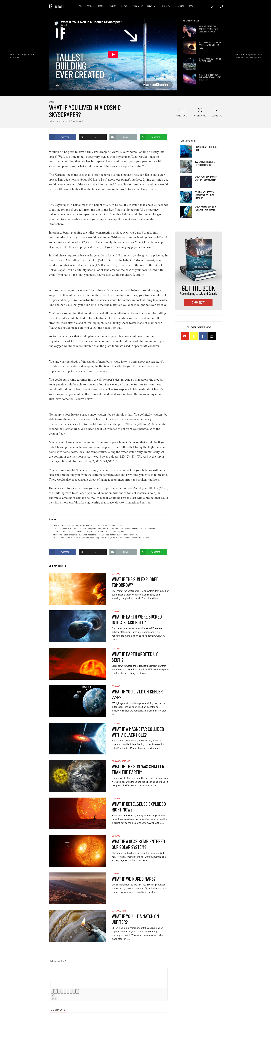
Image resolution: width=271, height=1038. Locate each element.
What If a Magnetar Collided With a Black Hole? (138, 732)
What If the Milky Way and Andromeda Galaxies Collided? (210, 77)
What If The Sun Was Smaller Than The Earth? (138, 769)
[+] (54, 998)
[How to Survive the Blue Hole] (186, 151)
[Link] (77, 991)
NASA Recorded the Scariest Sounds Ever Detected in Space (208, 29)
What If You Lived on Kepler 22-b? (137, 694)
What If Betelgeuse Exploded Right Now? (139, 807)
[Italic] (55, 991)
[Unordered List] (68, 991)
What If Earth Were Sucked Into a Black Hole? (137, 619)
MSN (124, 911)
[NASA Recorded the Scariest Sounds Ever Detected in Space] (189, 31)
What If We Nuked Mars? (134, 879)
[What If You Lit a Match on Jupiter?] (77, 926)
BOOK (191, 6)
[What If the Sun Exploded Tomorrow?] (77, 589)
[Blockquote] (71, 991)
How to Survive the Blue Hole (206, 148)
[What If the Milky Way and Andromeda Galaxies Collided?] (189, 80)
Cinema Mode (200, 116)
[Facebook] (203, 336)
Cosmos (90, 6)
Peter (51, 121)
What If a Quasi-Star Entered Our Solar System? (138, 844)
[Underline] (58, 991)
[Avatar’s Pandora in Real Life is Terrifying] (186, 166)
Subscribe (217, 116)
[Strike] (62, 991)
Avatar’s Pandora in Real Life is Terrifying (205, 163)
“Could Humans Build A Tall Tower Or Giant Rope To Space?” (78, 537)
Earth (100, 6)
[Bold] (52, 991)
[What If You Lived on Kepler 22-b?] (77, 701)
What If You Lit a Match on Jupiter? (135, 919)
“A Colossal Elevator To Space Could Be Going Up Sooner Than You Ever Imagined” (88, 528)
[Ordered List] (65, 991)
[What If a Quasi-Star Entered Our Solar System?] (77, 851)
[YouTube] (185, 336)
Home (80, 6)
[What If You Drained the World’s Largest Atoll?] (186, 182)
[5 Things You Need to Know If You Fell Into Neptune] (186, 197)
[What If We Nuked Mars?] (77, 888)
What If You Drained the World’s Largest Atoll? (206, 179)
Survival (124, 6)
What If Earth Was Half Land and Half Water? (205, 209)
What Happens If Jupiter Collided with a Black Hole (210, 45)
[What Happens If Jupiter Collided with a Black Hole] (189, 47)
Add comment (63, 121)
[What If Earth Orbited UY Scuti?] (77, 664)
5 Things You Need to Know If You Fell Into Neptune (204, 195)
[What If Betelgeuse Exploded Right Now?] (77, 813)
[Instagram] (211, 336)
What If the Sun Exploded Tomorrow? (135, 582)
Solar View (179, 6)
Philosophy (138, 6)
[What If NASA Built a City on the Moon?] (189, 63)
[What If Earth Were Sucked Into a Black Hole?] (77, 626)
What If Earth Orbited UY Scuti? (135, 657)
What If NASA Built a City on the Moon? (210, 60)
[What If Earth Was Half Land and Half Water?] (186, 212)
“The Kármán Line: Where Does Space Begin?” (72, 525)
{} (53, 995)
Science (126, 761)
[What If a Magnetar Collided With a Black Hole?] (77, 739)
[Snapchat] (194, 336)
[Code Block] (74, 991)
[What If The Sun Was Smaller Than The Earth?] (77, 776)
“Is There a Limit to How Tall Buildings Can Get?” (73, 531)
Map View (166, 6)
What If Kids (152, 6)
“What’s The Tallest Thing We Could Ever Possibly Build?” (76, 534)
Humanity (112, 6)
